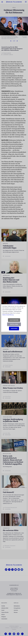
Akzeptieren (14, 328)
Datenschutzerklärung (7, 315)
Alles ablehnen (14, 320)
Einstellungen (14, 324)
